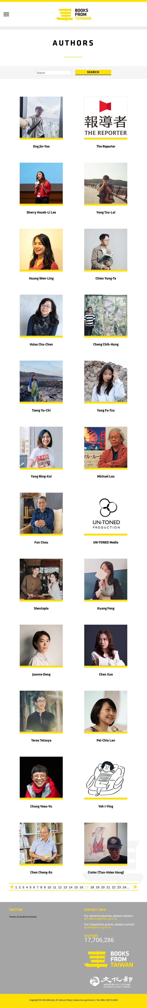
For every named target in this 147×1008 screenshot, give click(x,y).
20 (103, 887)
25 (130, 887)
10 (49, 887)
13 (65, 887)
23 (119, 887)
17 (87, 887)
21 (108, 887)
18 (92, 887)
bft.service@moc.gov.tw (100, 918)
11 (54, 887)
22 (113, 887)
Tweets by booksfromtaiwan (23, 917)
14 (70, 887)
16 (81, 887)
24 (124, 887)
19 (97, 887)
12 (60, 887)
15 (76, 887)
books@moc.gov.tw (97, 927)
